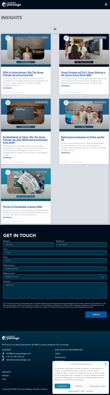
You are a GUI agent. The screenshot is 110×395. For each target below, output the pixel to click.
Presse (5, 376)
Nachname (60, 241)
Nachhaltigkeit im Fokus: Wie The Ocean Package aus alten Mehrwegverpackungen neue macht (25, 140)
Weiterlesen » (7, 88)
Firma (5, 249)
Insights (6, 372)
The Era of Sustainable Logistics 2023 (22, 206)
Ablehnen (79, 386)
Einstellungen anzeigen (97, 386)
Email (5, 257)
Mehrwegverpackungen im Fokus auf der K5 (83, 138)
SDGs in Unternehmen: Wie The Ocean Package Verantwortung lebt (23, 73)
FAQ (4, 379)
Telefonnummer (9, 265)
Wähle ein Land (9, 273)
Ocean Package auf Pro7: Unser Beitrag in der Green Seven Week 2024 (83, 73)
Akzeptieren (62, 386)
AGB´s (83, 391)
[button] (106, 364)
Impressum (89, 391)
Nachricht (6, 281)
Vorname (7, 241)
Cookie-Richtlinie (73, 391)
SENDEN (96, 314)
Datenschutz (60, 357)
